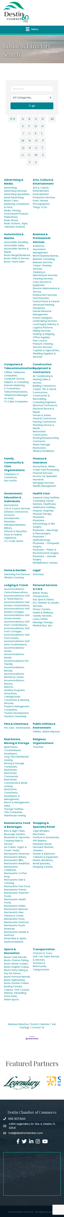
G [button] (36, 126)
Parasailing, (20, 993)
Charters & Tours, (42, 953)
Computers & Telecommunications (19, 366)
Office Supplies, (41, 337)
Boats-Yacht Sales (14, 261)
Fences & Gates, (42, 415)
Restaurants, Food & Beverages (17, 825)
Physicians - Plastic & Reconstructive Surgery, (46, 551)
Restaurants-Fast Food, (17, 886)
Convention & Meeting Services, (16, 701)
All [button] (52, 119)
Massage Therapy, (43, 622)
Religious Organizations (43, 741)
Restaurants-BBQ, (14, 860)
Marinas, (8, 993)
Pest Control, (40, 340)
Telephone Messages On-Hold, (16, 397)
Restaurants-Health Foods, (15, 901)
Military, (8, 528)
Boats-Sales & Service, (16, 258)
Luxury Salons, (40, 619)
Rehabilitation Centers (45, 562)
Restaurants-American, (17, 853)
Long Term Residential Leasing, (16, 758)
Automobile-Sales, (14, 245)
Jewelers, (38, 850)
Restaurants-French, (15, 889)
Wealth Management (44, 486)
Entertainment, (41, 190)
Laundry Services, (42, 615)
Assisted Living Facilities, (46, 497)
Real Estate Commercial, (11, 775)
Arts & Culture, (41, 187)
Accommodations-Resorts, (14, 682)
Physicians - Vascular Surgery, (44, 558)
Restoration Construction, (40, 433)
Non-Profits (10, 480)
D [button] (43, 119)
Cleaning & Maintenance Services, (45, 274)
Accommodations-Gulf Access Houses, (17, 617)
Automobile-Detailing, (16, 242)
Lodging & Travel (16, 585)
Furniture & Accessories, (46, 837)
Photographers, (41, 204)
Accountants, (40, 466)
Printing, (16, 210)
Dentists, (38, 504)
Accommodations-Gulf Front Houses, (17, 636)
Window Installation (43, 451)
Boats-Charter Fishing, (16, 960)
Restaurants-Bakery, (15, 857)
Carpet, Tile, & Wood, (44, 389)
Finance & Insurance (40, 460)
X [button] (43, 155)
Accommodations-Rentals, (14, 669)
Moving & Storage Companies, (14, 765)
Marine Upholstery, (43, 860)
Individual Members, (15, 524)
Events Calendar (40, 1024)
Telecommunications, (16, 391)
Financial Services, (43, 473)
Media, (7, 210)
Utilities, (37, 731)
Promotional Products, (16, 213)
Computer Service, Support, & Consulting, (16, 380)
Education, (10, 521)
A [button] (23, 119)
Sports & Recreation (12, 951)
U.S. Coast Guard (13, 541)
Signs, (25, 223)
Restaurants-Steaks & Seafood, (16, 934)
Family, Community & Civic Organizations (14, 464)
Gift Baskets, (40, 840)
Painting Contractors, (44, 421)
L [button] (41, 133)
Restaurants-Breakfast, (17, 863)
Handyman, (39, 308)
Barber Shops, (40, 593)
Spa (50, 625)
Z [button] (36, 162)
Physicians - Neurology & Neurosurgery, (45, 532)
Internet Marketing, (14, 385)
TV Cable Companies (16, 401)
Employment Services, (45, 295)
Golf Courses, (22, 989)
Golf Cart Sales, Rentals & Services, (46, 958)
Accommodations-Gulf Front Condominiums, (17, 623)
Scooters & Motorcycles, (40, 965)
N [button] (30, 141)
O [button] (36, 141)
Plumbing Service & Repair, (43, 427)
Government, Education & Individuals (13, 497)
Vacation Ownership (15, 716)
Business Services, (43, 262)
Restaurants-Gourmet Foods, (16, 894)
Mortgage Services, (43, 482)
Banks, (51, 466)
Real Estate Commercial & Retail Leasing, (15, 783)
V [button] (29, 155)
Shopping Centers (43, 866)
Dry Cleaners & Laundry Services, (46, 604)
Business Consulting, (44, 259)
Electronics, (39, 834)
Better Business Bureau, (46, 255)
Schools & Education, (15, 531)
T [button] (42, 148)
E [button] (23, 126)
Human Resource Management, (42, 313)
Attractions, (10, 693)
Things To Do (40, 207)
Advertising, (10, 187)
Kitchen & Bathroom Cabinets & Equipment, (45, 855)
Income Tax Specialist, (45, 476)
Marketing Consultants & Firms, (16, 205)
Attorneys (38, 574)
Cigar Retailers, (41, 831)
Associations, (11, 505)
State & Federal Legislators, (13, 536)
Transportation (44, 949)
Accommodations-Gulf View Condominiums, (17, 643)
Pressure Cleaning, (43, 343)
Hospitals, (48, 510)
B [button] (29, 119)
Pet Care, (9, 727)
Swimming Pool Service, (17, 574)
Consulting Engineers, (44, 402)
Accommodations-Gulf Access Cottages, (17, 610)
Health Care (41, 493)
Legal (37, 570)
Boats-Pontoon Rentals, (17, 976)
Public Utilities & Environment (44, 726)
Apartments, (11, 747)
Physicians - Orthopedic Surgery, (46, 545)
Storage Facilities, (14, 809)
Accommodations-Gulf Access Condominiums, (17, 604)
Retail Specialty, (42, 863)
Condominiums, (12, 750)
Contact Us (38, 1027)
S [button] (36, 148)
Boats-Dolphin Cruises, (16, 967)
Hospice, (37, 510)
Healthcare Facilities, (44, 507)
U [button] (22, 155)
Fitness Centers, (42, 609)
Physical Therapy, (42, 514)
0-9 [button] (12, 119)
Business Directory (18, 1024)
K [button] (35, 133)
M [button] (23, 141)
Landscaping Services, (45, 321)
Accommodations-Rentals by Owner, (14, 675)
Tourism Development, (16, 713)
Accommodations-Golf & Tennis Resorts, (17, 597)
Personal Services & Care (45, 587)
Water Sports (11, 999)
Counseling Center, (43, 500)
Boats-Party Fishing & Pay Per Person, (16, 972)
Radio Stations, (12, 223)
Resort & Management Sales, (16, 804)
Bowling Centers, (13, 986)
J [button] (29, 133)
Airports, (8, 687)
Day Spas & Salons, (43, 599)
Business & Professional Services (41, 238)
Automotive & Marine (14, 236)
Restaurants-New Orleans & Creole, (14, 914)
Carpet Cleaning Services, (42, 267)
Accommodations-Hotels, (14, 649)
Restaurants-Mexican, (16, 909)
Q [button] (23, 148)
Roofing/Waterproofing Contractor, (46, 439)
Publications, (11, 217)
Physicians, (39, 517)
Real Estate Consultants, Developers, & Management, (12, 794)
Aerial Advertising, (14, 197)
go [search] (33, 106)
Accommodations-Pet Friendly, (16, 662)
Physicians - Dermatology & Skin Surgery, (44, 523)
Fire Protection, (41, 298)
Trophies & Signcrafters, (46, 350)
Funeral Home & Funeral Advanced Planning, (46, 303)
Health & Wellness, (43, 612)
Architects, (39, 246)
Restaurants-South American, (14, 927)
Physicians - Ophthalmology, (42, 538)
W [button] (36, 155)
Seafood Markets (13, 941)
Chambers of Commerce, (11, 476)
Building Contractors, (44, 385)
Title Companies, (13, 812)
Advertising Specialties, (17, 194)
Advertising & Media (13, 182)
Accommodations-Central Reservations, (16, 591)
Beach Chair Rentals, (15, 957)
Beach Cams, (11, 200)
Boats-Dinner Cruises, (16, 963)
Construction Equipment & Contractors (42, 368)
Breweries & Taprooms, (17, 837)
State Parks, (10, 996)
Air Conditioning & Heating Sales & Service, (43, 379)
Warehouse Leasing (15, 815)
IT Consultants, (12, 388)
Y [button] (29, 162)
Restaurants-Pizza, (14, 919)
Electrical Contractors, (45, 405)
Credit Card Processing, (46, 469)
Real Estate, (10, 769)
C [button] (36, 119)
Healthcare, (49, 504)
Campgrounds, (12, 696)
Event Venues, (40, 200)
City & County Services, (17, 508)
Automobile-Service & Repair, (16, 250)
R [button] (30, 148)
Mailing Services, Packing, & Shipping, (44, 332)
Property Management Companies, (16, 708)
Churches (38, 747)
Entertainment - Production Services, (44, 196)
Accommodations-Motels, (14, 656)
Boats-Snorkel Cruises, (16, 983)
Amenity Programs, (14, 690)
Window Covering (14, 577)
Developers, (10, 753)
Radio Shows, (11, 220)
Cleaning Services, (43, 278)
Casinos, (8, 989)
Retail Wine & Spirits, (15, 938)
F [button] (29, 126)
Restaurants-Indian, (15, 905)
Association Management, (40, 251)
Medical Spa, (40, 625)
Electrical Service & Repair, (43, 410)
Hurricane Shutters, (43, 847)
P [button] (43, 141)
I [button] (23, 133)
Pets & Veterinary (16, 724)
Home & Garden (15, 570)
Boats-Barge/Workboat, (17, 255)
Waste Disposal (51, 731)
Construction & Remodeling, (41, 397)
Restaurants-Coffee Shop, (15, 875)
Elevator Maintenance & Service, (46, 290)
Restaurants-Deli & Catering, (14, 881)
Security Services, (42, 347)
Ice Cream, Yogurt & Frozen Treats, (15, 849)
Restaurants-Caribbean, (11, 868)
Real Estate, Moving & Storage (16, 741)
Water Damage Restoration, (41, 446)
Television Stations (14, 226)
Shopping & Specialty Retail (44, 825)
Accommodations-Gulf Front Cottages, (17, 630)
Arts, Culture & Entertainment (43, 182)
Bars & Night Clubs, (14, 831)
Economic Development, (12, 517)
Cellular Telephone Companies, (14, 374)
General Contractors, (44, 418)
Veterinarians (23, 727)
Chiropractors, (41, 596)
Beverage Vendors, (14, 834)
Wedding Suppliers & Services (44, 355)
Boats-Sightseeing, (14, 980)
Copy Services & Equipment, (42, 283)
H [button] (42, 126)
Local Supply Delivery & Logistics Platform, (46, 326)
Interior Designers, (43, 317)
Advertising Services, (15, 190)
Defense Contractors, (16, 511)
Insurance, (38, 479)
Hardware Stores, (42, 844)
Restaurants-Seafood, (16, 922)
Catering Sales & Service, (13, 842)
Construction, (40, 392)
